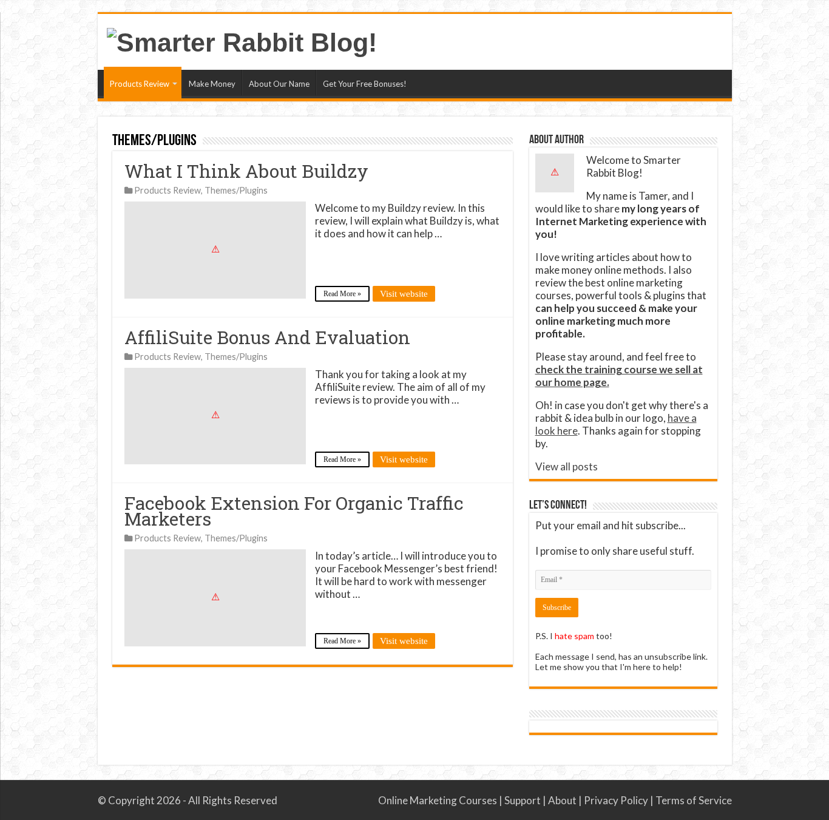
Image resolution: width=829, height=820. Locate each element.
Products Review (139, 84)
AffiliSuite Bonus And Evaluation (267, 337)
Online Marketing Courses (437, 800)
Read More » (342, 294)
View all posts (566, 466)
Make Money (212, 84)
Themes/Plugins (236, 190)
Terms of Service (693, 800)
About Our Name (279, 84)
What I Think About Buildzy (246, 171)
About (562, 800)
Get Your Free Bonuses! (365, 84)
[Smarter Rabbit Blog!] (242, 40)
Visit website (404, 294)
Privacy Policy (616, 800)
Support (522, 800)
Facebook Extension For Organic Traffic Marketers (294, 510)
